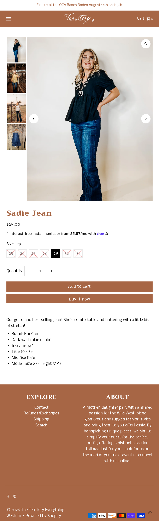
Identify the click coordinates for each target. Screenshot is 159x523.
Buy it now (79, 299)
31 (78, 253)
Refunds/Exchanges (41, 413)
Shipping (41, 419)
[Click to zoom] (146, 43)
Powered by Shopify (43, 516)
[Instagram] (14, 497)
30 (67, 253)
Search (41, 425)
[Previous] (34, 118)
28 (44, 253)
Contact (41, 408)
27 (33, 253)
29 (56, 253)
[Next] (146, 118)
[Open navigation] (33, 19)
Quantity (14, 271)
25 (11, 253)
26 (22, 253)
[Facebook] (7, 497)
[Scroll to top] (150, 512)
